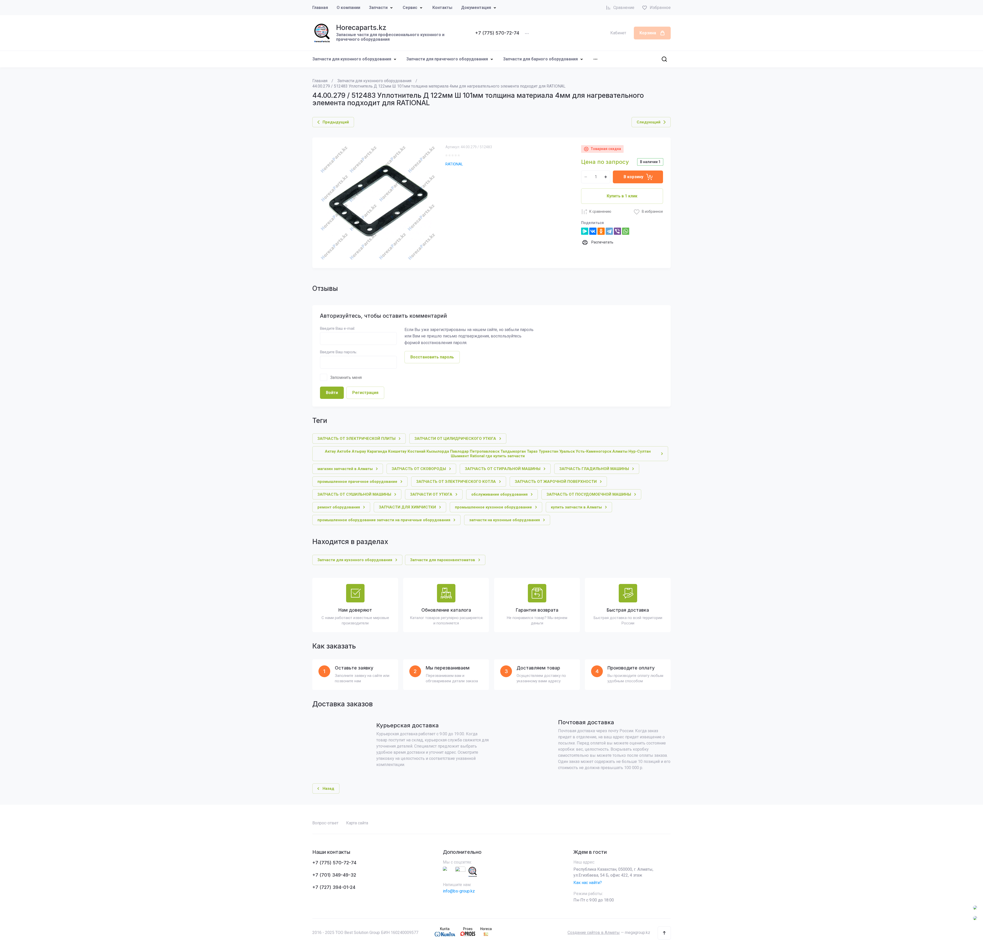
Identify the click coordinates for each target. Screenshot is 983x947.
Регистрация (365, 392)
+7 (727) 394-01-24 (333, 887)
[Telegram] (609, 231)
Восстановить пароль (432, 357)
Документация (476, 7)
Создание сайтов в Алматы (594, 932)
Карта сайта (357, 823)
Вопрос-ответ (325, 823)
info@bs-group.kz (459, 891)
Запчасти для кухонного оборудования (351, 59)
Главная (320, 7)
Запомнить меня (346, 377)
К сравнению (600, 211)
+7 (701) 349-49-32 (334, 875)
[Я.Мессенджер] (584, 231)
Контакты (442, 7)
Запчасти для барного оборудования (540, 59)
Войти (332, 392)
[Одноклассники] (601, 231)
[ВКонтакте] (592, 231)
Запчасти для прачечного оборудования (447, 59)
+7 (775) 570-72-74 (497, 33)
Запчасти (378, 7)
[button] (664, 933)
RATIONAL (454, 164)
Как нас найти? (587, 882)
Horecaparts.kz (361, 27)
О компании (348, 7)
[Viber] (617, 231)
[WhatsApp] (625, 231)
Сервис (410, 7)
